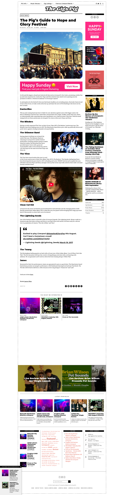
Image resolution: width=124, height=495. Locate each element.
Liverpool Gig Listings (74, 488)
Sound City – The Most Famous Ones (94, 458)
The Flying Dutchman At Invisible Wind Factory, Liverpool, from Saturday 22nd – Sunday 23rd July (94, 150)
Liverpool (45, 445)
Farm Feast (44, 439)
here (31, 274)
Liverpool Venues (62, 488)
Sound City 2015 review (46, 458)
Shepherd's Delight (45, 453)
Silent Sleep (52, 453)
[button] (69, 481)
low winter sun (44, 447)
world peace (54, 465)
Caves (49, 436)
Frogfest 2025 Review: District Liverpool (60, 415)
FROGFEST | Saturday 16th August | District (49, 317)
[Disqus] (51, 341)
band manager (44, 433)
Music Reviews (89, 210)
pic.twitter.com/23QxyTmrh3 (36, 239)
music (50, 447)
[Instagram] (100, 3)
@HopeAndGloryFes (55, 234)
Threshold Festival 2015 (52, 463)
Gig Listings (48, 3)
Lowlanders (52, 445)
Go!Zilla (45, 441)
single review (51, 455)
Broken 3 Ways (45, 434)
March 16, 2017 (66, 242)
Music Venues (35, 3)
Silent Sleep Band (45, 455)
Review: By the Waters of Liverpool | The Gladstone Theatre (94, 116)
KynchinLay (50, 443)
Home (32, 488)
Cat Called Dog (44, 436)
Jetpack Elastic (44, 443)
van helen (43, 465)
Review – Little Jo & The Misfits (95, 446)
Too (58, 463)
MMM (89, 434)
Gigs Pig (23, 27)
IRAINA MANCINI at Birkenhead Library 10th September (93, 183)
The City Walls (44, 462)
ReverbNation (49, 449)
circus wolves (53, 436)
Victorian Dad (48, 465)
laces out (55, 443)
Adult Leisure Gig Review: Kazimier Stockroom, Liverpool (28, 318)
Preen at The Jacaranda (70, 317)
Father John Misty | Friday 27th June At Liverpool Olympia (73, 459)
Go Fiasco (50, 441)
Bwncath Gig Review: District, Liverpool (27, 414)
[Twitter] (98, 3)
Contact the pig (39, 488)
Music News (24, 15)
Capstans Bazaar (51, 434)
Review (55, 449)
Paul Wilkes (44, 449)
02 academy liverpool (46, 431)
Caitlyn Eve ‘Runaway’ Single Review (77, 415)
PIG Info (23, 3)
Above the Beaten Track (55, 431)
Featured (88, 202)
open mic (55, 447)
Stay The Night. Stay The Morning (48, 460)
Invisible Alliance (55, 441)
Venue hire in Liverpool (87, 488)
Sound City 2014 (46, 456)
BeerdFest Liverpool (52, 433)
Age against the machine (95, 436)
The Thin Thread (51, 462)
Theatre (87, 213)
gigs (43, 441)
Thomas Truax (44, 463)
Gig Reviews (88, 205)
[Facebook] (96, 3)
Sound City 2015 (54, 456)
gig (57, 439)
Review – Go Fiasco (93, 440)
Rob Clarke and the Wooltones (47, 451)
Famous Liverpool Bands (64, 3)
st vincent (57, 460)
